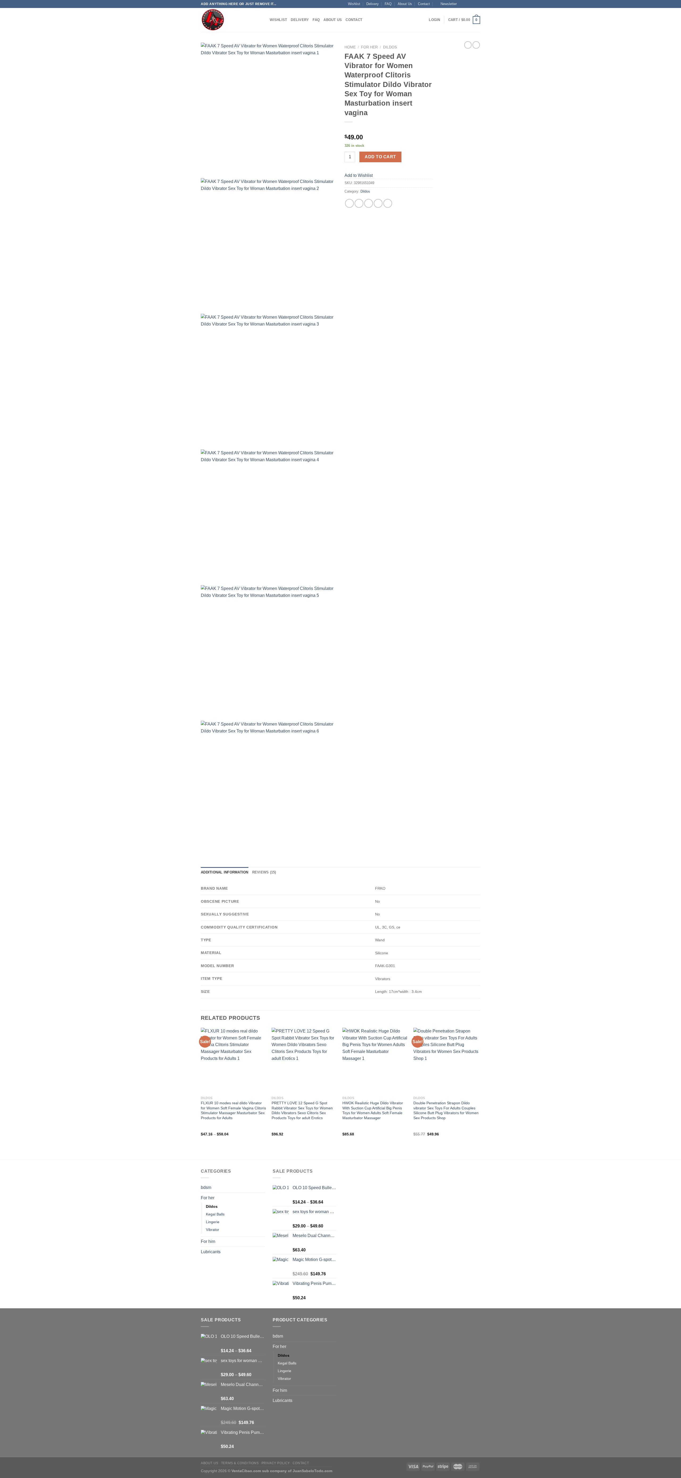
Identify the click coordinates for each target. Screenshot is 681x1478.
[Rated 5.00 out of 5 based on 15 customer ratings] (388, 129)
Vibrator (212, 1229)
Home (350, 47)
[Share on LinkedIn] (387, 203)
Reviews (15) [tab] (264, 872)
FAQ (388, 4)
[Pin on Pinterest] (378, 203)
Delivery (372, 4)
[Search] (264, 20)
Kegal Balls (215, 1214)
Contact (424, 4)
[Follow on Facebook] (462, 4)
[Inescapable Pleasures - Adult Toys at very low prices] (227, 20)
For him (208, 1241)
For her (369, 47)
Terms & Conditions (240, 1463)
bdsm (206, 1187)
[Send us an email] (477, 4)
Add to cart (380, 157)
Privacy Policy (275, 1463)
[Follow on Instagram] (467, 4)
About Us (405, 4)
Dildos (390, 47)
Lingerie (212, 1222)
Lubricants (211, 1252)
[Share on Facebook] (349, 203)
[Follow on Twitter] (472, 4)
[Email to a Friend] (368, 203)
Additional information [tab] (224, 872)
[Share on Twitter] (359, 203)
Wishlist (354, 4)
